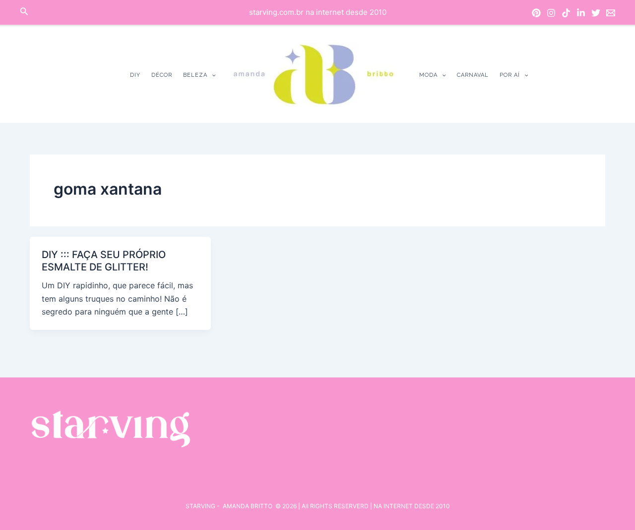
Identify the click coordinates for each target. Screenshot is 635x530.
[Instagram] (551, 12)
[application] (211, 75)
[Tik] (566, 12)
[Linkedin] (580, 12)
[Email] (610, 12)
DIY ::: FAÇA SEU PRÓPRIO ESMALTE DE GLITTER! (104, 261)
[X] (595, 12)
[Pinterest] (536, 12)
